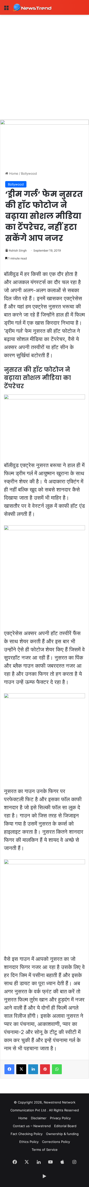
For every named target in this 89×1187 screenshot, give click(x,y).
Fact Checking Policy (27, 1134)
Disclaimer (38, 1118)
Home (13, 173)
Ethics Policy (29, 1142)
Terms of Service (45, 1150)
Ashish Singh (18, 250)
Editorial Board (65, 1126)
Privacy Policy (60, 1118)
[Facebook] (9, 1069)
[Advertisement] (44, 61)
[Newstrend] (32, 7)
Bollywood (29, 173)
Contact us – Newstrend (32, 1126)
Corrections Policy (56, 1142)
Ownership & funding (62, 1134)
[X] (21, 1069)
